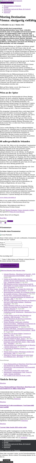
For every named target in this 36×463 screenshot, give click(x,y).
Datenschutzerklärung (6, 462)
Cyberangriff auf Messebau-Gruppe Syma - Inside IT (19, 348)
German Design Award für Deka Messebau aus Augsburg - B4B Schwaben (17, 316)
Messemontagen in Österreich (12, 6)
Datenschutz (7, 11)
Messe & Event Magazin (17, 212)
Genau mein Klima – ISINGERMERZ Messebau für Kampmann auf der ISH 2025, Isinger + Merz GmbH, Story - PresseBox (19, 341)
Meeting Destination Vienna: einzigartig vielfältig (19, 210)
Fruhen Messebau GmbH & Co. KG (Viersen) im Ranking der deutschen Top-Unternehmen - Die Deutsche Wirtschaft (18, 307)
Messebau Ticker (20, 270)
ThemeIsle (17, 450)
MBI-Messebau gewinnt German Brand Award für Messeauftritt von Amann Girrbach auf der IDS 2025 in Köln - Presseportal (20, 285)
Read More (3, 218)
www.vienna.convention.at (8, 197)
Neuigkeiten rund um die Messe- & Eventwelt (17, 9)
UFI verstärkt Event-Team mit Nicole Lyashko (17, 375)
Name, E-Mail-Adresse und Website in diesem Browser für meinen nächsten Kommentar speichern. (17, 260)
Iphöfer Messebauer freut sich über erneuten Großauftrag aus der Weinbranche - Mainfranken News (20, 311)
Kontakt (6, 7)
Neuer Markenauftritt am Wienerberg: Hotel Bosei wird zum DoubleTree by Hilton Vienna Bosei (20, 364)
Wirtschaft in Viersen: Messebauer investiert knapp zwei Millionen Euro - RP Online (18, 355)
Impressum (7, 12)
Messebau (10, 221)
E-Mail (2, 244)
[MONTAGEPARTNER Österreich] (11, 1)
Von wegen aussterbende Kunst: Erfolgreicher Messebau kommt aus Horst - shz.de (17, 337)
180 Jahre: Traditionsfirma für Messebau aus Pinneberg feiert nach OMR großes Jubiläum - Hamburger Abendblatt (20, 302)
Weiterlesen (17, 398)
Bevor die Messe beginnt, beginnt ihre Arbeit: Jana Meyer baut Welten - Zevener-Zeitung (18, 289)
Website (2, 246)
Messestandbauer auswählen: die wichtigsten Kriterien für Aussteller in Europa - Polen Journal (19, 293)
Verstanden (7, 460)
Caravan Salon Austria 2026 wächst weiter (16, 370)
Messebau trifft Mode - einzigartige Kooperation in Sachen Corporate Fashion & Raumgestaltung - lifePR (19, 329)
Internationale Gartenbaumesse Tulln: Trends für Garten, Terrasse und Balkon (18, 373)
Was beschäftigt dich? (6, 256)
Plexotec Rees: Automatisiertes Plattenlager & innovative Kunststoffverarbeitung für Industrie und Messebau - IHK (19, 297)
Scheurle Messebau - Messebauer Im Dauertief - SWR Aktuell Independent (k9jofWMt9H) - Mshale (19, 275)
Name (2, 243)
